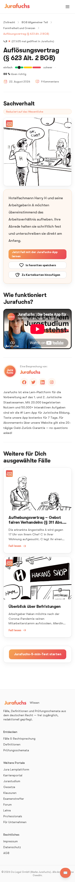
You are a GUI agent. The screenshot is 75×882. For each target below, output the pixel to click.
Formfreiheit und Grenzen (19, 28)
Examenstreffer (13, 798)
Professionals (12, 816)
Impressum (10, 841)
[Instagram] (52, 382)
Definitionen (11, 744)
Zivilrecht (9, 22)
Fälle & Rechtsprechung (19, 738)
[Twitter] (33, 382)
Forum (7, 804)
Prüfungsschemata (16, 750)
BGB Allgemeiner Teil (35, 22)
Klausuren (9, 793)
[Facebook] (24, 382)
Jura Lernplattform (16, 769)
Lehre (7, 810)
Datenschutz (12, 847)
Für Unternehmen (14, 822)
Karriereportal (12, 775)
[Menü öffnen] (67, 7)
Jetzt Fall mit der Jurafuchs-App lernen (35, 254)
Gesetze (9, 787)
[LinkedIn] (42, 382)
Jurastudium (11, 781)
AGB (6, 853)
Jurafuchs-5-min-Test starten (37, 654)
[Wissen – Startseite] (17, 6)
